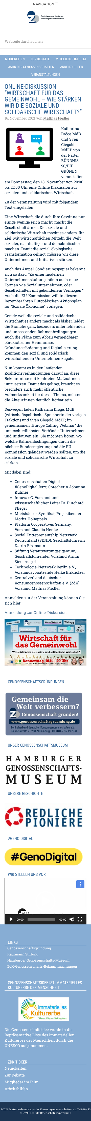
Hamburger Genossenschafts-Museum (38, 960)
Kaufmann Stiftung (22, 954)
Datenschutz (47, 1113)
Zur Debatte (15, 1075)
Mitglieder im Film (21, 1081)
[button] (45, 901)
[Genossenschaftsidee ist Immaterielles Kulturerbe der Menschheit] (45, 1006)
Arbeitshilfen (16, 1088)
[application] (45, 901)
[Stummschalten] (71, 919)
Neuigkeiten (16, 1068)
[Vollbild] (79, 919)
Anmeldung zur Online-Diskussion (36, 612)
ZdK (45, 17)
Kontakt (35, 1113)
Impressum (62, 1113)
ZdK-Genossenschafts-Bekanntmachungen (42, 966)
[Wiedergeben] (11, 919)
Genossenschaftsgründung (29, 948)
